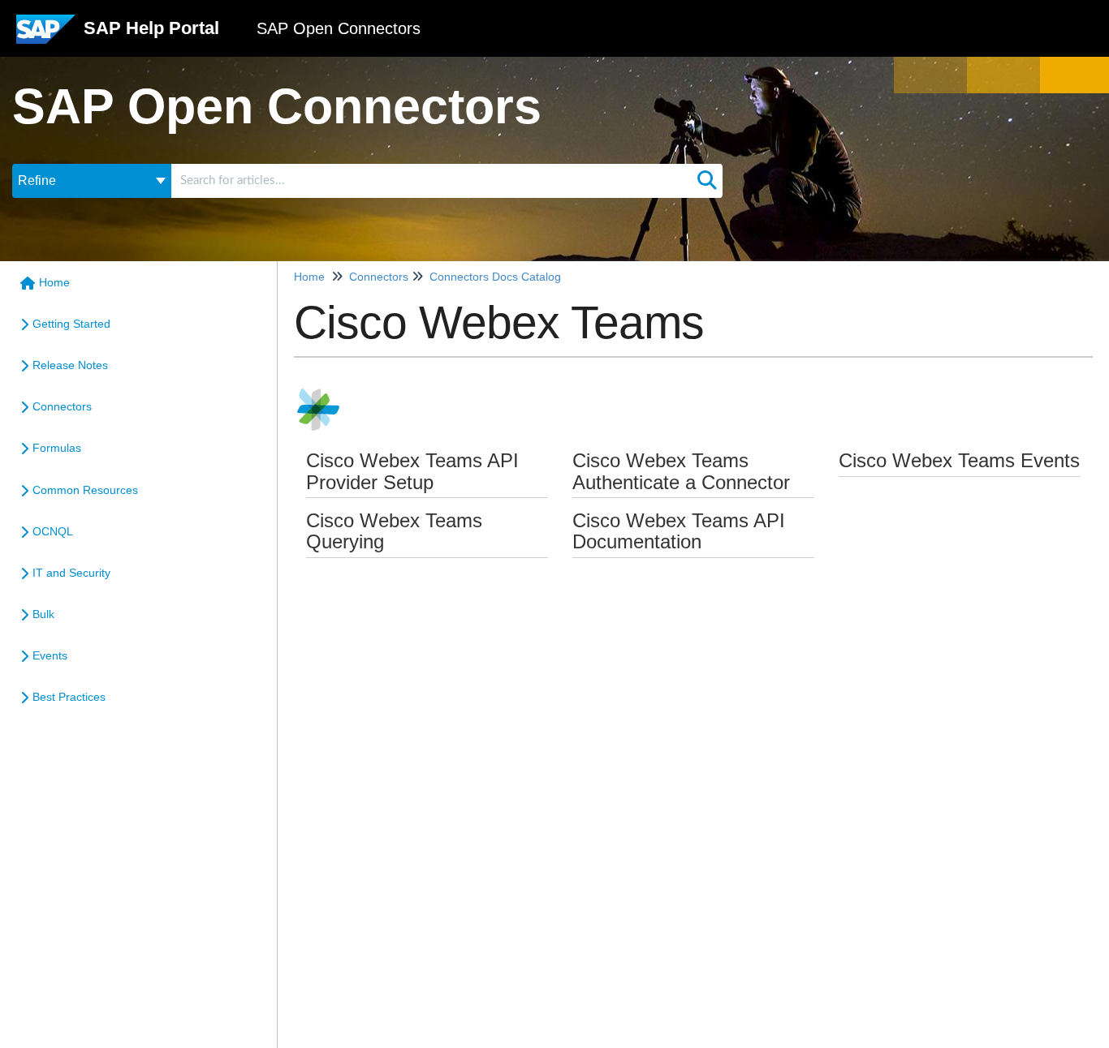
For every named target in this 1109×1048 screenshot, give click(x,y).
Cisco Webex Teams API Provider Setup (412, 470)
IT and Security (71, 572)
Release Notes (70, 365)
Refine (37, 180)
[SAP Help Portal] (46, 35)
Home (54, 282)
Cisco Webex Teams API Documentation (678, 530)
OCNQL (52, 531)
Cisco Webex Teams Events (959, 460)
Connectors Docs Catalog (495, 276)
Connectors (62, 406)
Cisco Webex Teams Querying (394, 530)
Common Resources (85, 489)
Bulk (43, 614)
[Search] (707, 181)
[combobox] (431, 181)
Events (49, 655)
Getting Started (71, 323)
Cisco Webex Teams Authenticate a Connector (681, 470)
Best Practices (69, 696)
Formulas (56, 447)
